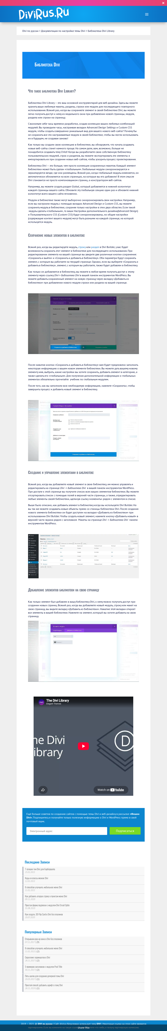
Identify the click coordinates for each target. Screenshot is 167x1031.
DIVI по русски (45, 1023)
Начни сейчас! (107, 2)
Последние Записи (37, 862)
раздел (95, 247)
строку (82, 247)
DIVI (99, 1023)
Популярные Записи (38, 932)
